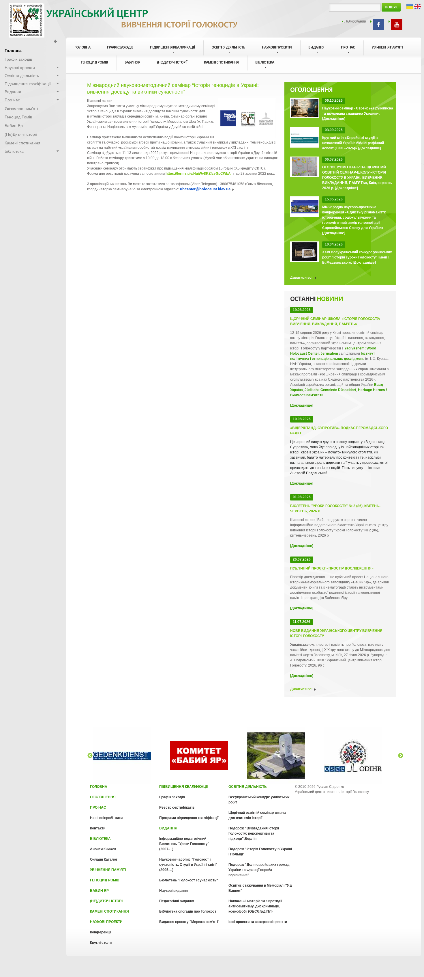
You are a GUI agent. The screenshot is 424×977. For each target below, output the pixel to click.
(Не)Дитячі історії (172, 62)
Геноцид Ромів (94, 62)
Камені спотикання (221, 62)
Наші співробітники (106, 818)
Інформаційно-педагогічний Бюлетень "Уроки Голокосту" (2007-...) (184, 844)
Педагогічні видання (176, 901)
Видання (316, 47)
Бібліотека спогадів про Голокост (187, 911)
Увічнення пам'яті (387, 47)
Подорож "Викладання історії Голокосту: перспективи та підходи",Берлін (253, 833)
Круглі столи (101, 943)
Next (401, 756)
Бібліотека (264, 62)
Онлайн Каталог (103, 859)
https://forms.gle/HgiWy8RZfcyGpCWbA (198, 174)
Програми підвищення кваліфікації (188, 818)
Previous (90, 756)
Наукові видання (173, 891)
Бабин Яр (132, 62)
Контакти (97, 828)
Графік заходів (120, 47)
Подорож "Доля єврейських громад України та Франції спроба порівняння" (259, 870)
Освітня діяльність (228, 47)
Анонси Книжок (103, 849)
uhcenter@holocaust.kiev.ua (205, 189)
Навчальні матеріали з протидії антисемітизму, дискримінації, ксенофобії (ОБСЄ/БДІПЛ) (255, 906)
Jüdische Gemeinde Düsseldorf (330, 390)
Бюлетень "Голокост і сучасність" (188, 880)
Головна (98, 787)
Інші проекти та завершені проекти (257, 922)
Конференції (100, 932)
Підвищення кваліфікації (172, 47)
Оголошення (103, 797)
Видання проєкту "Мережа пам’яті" (189, 922)
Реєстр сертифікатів (176, 807)
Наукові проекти (277, 47)
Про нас (348, 47)
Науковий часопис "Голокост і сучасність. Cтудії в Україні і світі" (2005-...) (188, 864)
